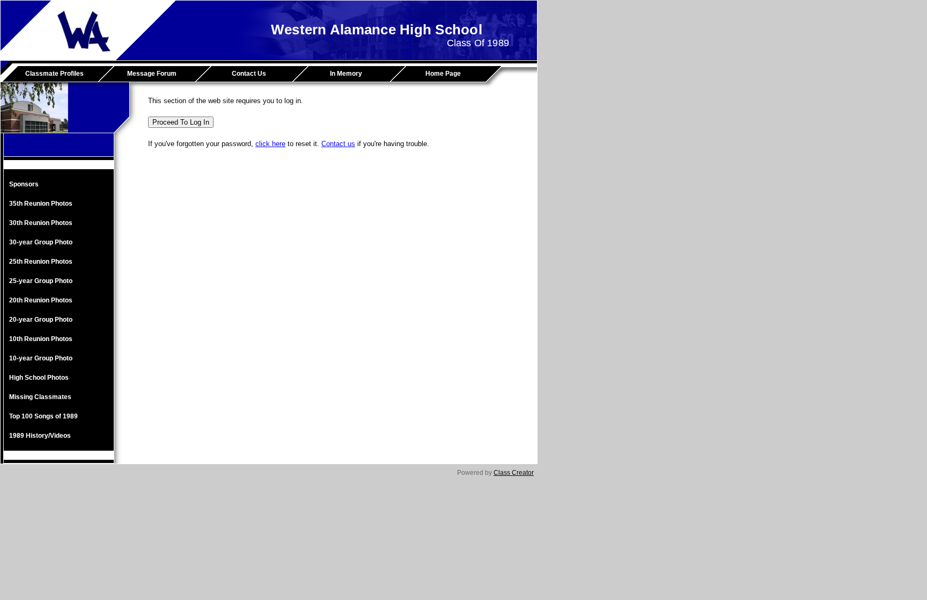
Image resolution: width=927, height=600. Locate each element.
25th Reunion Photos (40, 261)
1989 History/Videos (40, 435)
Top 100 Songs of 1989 (43, 416)
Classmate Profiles (54, 73)
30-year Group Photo (40, 242)
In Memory (346, 73)
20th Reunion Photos (40, 300)
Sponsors (24, 184)
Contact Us (249, 73)
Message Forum (151, 73)
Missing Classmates (40, 397)
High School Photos (39, 377)
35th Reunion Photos (40, 203)
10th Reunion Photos (40, 339)
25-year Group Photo (40, 281)
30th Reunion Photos (40, 223)
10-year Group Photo (40, 358)
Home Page (443, 73)
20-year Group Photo (40, 319)
